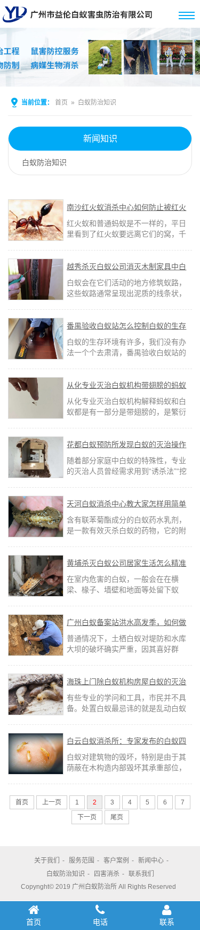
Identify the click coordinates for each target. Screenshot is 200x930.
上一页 (51, 802)
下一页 (87, 817)
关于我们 (47, 860)
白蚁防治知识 (97, 102)
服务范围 (81, 860)
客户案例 (116, 860)
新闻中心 (151, 860)
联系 (166, 922)
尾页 (116, 817)
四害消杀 (106, 874)
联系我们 (141, 874)
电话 (100, 922)
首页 (61, 102)
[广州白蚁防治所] (80, 23)
